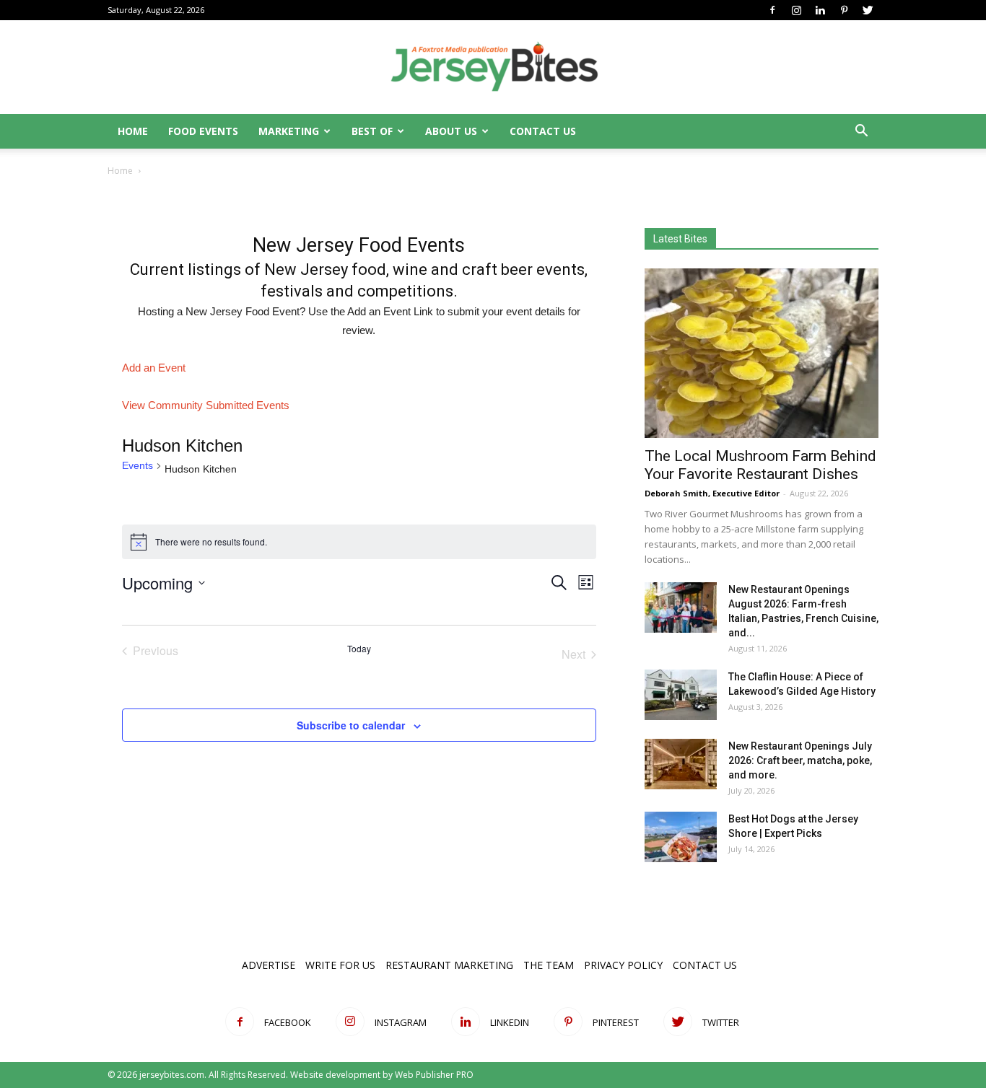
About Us (451, 131)
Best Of (372, 131)
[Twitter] (867, 10)
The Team (548, 965)
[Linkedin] (820, 10)
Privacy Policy (623, 965)
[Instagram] (796, 10)
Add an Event (154, 367)
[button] (861, 132)
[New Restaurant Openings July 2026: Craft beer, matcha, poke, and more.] (681, 764)
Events (137, 465)
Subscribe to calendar (351, 725)
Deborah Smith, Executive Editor (712, 493)
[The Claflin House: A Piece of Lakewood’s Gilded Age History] (681, 695)
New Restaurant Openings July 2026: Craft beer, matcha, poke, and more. (800, 760)
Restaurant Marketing (449, 965)
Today (359, 648)
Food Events (203, 131)
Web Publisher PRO (434, 1075)
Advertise (268, 965)
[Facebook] (772, 10)
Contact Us (543, 131)
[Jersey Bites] (493, 67)
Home (133, 131)
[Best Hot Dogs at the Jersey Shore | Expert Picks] (681, 837)
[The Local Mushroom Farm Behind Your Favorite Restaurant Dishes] (761, 353)
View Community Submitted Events (205, 405)
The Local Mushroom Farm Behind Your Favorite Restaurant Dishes (760, 465)
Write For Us (340, 965)
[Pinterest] (844, 10)
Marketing (288, 131)
